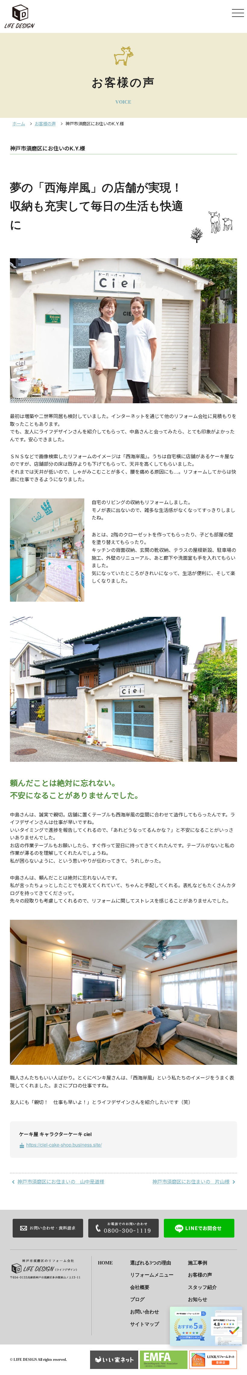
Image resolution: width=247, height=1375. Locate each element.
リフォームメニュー (152, 1274)
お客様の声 (45, 123)
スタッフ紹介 (202, 1287)
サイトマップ (144, 1324)
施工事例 (197, 1262)
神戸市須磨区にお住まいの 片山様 (191, 1181)
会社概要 (139, 1287)
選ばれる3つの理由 (150, 1262)
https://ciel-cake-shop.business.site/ (60, 1144)
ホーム (18, 123)
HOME (105, 1262)
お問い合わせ (144, 1311)
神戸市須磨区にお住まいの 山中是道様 (60, 1181)
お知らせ (197, 1299)
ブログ (137, 1299)
